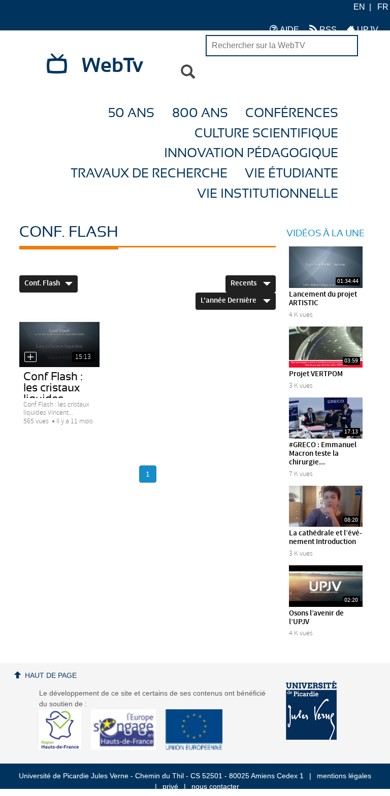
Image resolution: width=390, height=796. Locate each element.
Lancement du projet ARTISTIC (323, 299)
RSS (327, 29)
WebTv (112, 66)
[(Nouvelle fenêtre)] (311, 710)
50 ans (131, 113)
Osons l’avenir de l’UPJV (316, 617)
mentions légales (344, 776)
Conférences (291, 113)
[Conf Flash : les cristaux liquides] (59, 344)
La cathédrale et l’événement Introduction (325, 537)
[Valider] (188, 72)
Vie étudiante (291, 173)
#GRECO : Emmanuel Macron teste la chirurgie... (322, 453)
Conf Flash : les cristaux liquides (53, 388)
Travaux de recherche (149, 173)
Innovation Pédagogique (251, 153)
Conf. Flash (42, 283)
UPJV (366, 29)
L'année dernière (229, 301)
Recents (244, 283)
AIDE (288, 29)
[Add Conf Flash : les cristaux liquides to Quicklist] (30, 357)
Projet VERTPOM (316, 374)
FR (382, 7)
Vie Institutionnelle (267, 194)
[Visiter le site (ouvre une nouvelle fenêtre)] (64, 747)
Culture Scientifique (266, 133)
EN (359, 7)
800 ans (200, 113)
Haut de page (51, 675)
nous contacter (215, 786)
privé (170, 786)
